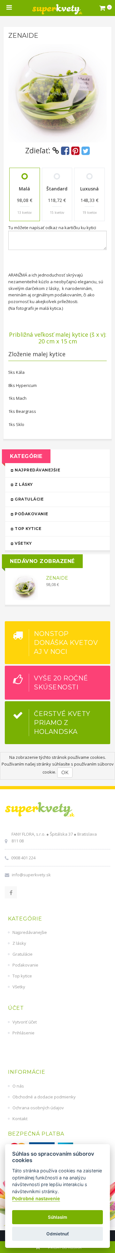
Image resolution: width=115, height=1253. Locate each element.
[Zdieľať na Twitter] (85, 151)
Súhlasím (57, 1217)
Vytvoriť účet (24, 1022)
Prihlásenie (23, 1033)
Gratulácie (29, 499)
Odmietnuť (57, 1233)
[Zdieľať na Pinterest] (75, 151)
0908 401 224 (23, 858)
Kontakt (19, 1118)
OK (64, 772)
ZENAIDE (57, 578)
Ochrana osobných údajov (38, 1108)
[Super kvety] (57, 8)
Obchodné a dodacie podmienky (44, 1097)
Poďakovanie (31, 513)
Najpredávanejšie (37, 470)
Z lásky (23, 484)
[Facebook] (11, 892)
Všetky (23, 543)
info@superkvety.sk (31, 875)
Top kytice (28, 528)
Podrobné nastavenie (36, 1198)
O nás (18, 1086)
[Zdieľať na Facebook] (65, 151)
